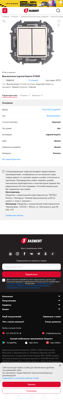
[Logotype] (31, 11)
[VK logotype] (31, 253)
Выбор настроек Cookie (11, 328)
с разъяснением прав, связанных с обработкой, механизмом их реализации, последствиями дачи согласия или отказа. (29, 285)
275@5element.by (53, 333)
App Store (33, 342)
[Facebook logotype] (24, 253)
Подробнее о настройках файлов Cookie (20, 378)
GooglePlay (12, 342)
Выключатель (54, 115)
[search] (57, 10)
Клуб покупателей (11, 316)
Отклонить (32, 390)
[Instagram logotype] (17, 253)
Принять (31, 384)
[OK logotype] (45, 253)
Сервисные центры (14, 215)
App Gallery (55, 342)
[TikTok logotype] (52, 253)
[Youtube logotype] (10, 253)
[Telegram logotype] (38, 253)
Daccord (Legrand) (51, 109)
